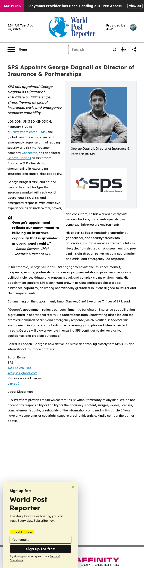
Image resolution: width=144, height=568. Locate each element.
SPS (44, 132)
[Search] (114, 49)
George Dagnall (19, 158)
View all (135, 6)
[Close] (73, 487)
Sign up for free (40, 549)
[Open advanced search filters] (123, 49)
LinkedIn (14, 383)
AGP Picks (12, 6)
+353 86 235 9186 (20, 368)
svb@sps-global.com (22, 373)
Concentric (29, 153)
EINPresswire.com (22, 132)
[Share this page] (133, 49)
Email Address (22, 532)
